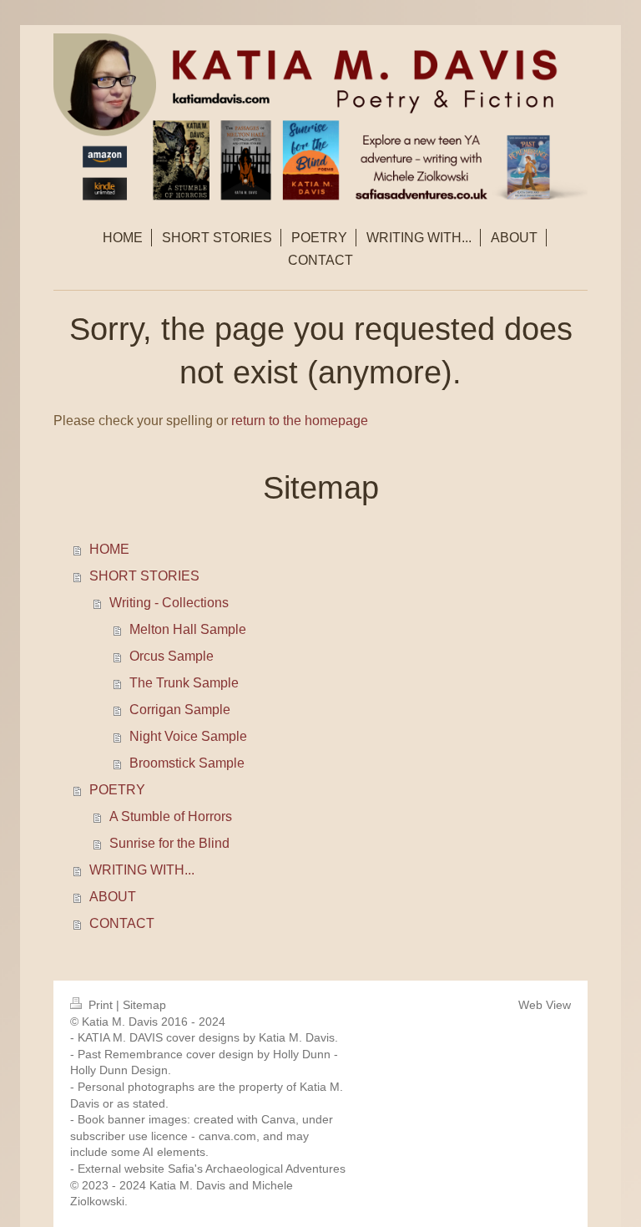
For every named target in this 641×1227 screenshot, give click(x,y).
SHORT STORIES (144, 576)
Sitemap (144, 1005)
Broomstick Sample (187, 763)
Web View (544, 1005)
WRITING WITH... (141, 870)
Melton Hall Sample (187, 629)
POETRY (117, 790)
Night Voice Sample (188, 736)
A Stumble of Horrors (170, 816)
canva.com (227, 1136)
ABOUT (112, 897)
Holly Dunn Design (119, 1070)
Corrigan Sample (179, 709)
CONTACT (121, 923)
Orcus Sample (171, 656)
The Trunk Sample (184, 683)
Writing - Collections (169, 603)
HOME (109, 549)
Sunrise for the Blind (169, 843)
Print (100, 1005)
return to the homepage (299, 420)
